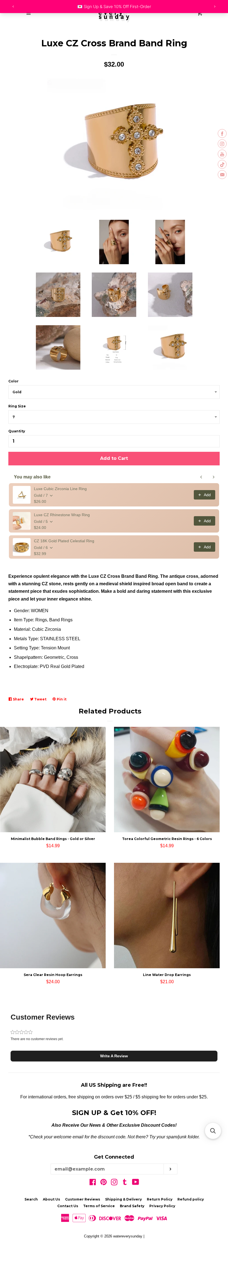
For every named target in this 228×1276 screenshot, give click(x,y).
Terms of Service (99, 1206)
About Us (51, 1199)
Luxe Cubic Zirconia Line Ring (60, 488)
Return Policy (159, 1199)
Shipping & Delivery (123, 1199)
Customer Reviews (82, 1199)
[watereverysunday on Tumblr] (125, 1183)
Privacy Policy (162, 1206)
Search (31, 1199)
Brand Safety (132, 1206)
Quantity (16, 431)
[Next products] (213, 477)
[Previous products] (201, 477)
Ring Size (17, 406)
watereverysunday (127, 1236)
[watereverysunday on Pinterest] (103, 1183)
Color (13, 381)
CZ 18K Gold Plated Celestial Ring (64, 541)
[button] (114, 1056)
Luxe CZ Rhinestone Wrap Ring (62, 515)
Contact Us (67, 1206)
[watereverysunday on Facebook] (92, 1183)
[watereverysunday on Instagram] (114, 1183)
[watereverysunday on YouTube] (135, 1183)
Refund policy (190, 1199)
